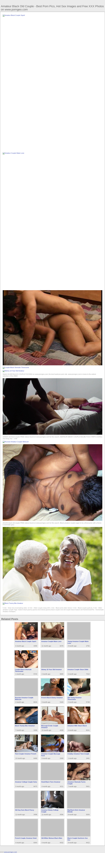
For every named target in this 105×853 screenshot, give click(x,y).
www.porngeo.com (10, 852)
